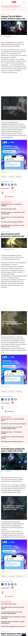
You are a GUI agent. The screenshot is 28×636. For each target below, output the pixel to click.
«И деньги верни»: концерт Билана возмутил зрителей (12, 437)
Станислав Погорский (6, 386)
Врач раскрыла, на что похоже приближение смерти (12, 217)
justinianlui (10, 537)
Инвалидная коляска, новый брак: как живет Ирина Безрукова (12, 226)
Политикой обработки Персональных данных (10, 6)
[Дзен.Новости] (2, 184)
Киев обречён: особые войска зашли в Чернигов (13, 423)
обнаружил (22, 50)
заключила (10, 485)
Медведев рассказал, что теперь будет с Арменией (11, 204)
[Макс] (5, 184)
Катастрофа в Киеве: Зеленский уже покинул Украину (12, 628)
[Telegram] (9, 184)
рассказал (4, 278)
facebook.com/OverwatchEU (9, 249)
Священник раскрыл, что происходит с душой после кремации (13, 213)
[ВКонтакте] (12, 184)
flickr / (9, 117)
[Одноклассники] (15, 184)
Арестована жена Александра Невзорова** (12, 222)
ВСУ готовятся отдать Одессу (8, 209)
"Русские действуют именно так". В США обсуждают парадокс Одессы (11, 427)
